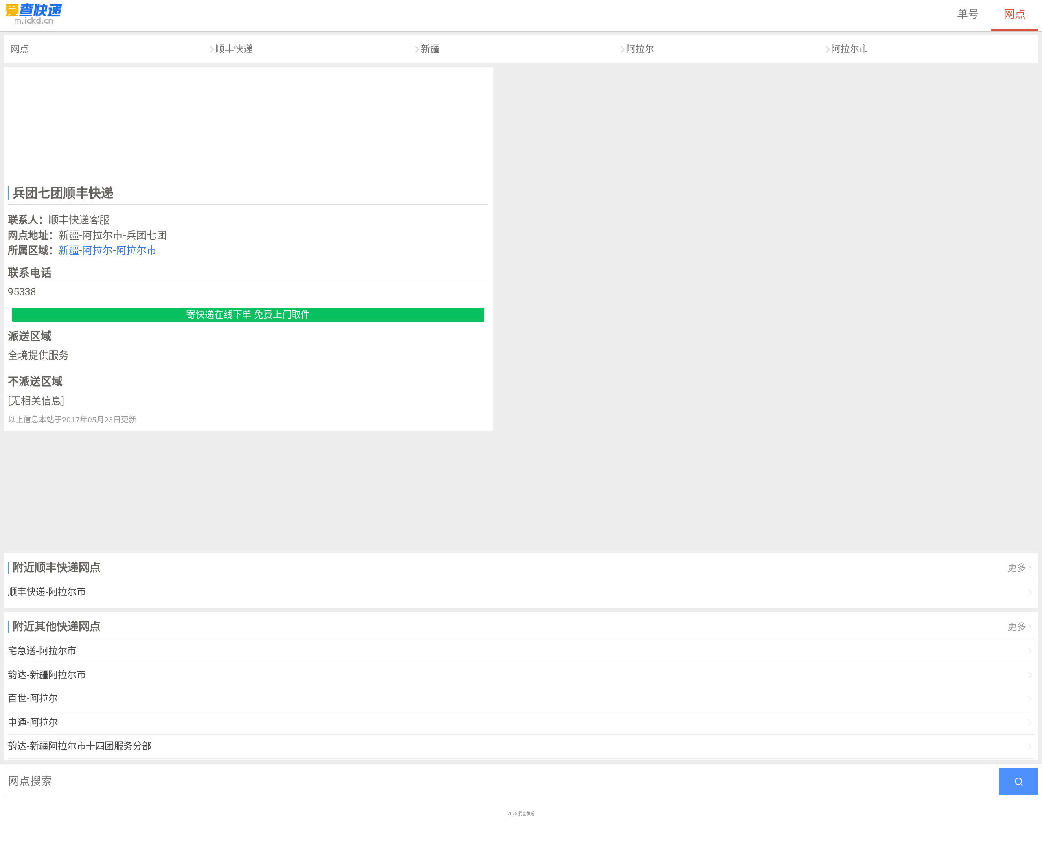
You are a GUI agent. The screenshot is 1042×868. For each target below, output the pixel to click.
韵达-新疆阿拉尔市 (47, 674)
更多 (1016, 567)
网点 (1015, 14)
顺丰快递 (234, 49)
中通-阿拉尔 (33, 722)
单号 (968, 14)
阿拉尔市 (850, 49)
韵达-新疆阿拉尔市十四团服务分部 (79, 746)
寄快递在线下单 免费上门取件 (248, 314)
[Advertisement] (248, 124)
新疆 (430, 49)
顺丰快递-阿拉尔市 (47, 591)
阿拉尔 (640, 49)
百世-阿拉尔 (33, 698)
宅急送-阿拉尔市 (42, 650)
